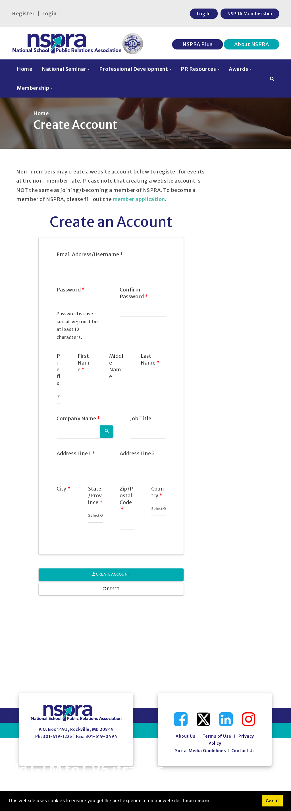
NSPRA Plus (197, 44)
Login (49, 13)
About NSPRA (251, 44)
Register (23, 13)
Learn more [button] (196, 800)
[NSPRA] (78, 43)
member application (139, 199)
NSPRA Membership (249, 13)
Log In (204, 13)
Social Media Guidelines (200, 750)
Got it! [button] (272, 800)
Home (41, 113)
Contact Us (243, 750)
